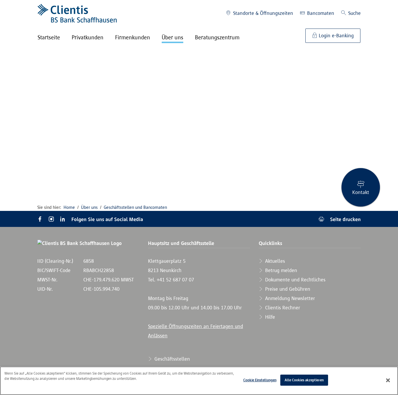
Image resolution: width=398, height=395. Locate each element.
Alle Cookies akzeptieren (304, 380)
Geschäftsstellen (171, 359)
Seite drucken (345, 219)
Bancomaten (320, 13)
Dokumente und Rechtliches (294, 280)
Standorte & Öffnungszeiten (262, 13)
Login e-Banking (335, 35)
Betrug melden (280, 270)
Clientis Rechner (282, 308)
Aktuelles (274, 261)
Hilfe (269, 317)
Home (69, 207)
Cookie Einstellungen (260, 380)
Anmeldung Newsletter (289, 298)
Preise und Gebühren (287, 289)
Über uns (89, 207)
